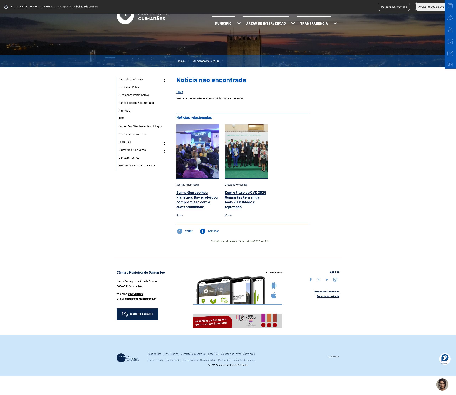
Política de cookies (87, 6)
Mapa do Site (154, 354)
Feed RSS (213, 354)
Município (223, 23)
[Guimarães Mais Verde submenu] (164, 151)
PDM (121, 118)
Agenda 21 (125, 110)
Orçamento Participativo (134, 95)
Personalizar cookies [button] (394, 6)
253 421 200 (135, 294)
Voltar (189, 231)
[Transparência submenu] (335, 23)
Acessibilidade (155, 360)
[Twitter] (319, 279)
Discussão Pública (130, 87)
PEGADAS (125, 142)
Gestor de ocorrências (132, 134)
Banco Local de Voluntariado (136, 102)
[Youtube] (327, 279)
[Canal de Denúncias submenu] (164, 80)
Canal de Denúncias (131, 79)
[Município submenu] (239, 23)
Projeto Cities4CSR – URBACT (137, 165)
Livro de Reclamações (128, 357)
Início (181, 61)
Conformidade (172, 360)
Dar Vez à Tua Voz (129, 157)
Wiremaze (333, 356)
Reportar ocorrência (328, 296)
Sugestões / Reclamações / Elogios (141, 126)
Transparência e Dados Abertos (199, 360)
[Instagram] (335, 279)
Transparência (314, 23)
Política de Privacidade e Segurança (236, 360)
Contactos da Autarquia (193, 354)
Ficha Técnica (171, 354)
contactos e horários (141, 314)
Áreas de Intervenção (266, 23)
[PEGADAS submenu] (164, 143)
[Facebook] (311, 279)
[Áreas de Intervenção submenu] (293, 23)
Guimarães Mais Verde (206, 61)
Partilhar (213, 231)
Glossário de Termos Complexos (238, 354)
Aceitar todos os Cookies (434, 6)
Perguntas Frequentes (326, 291)
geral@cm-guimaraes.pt (140, 298)
